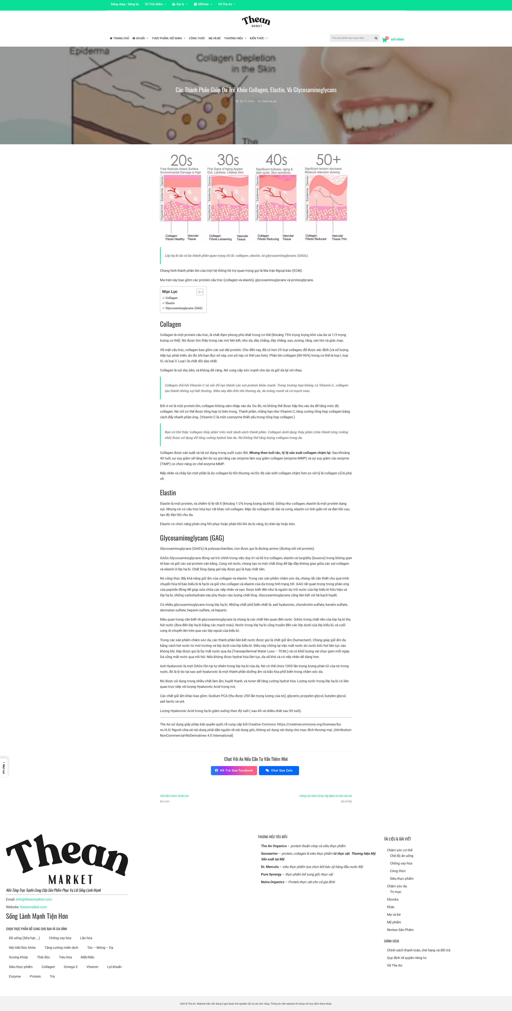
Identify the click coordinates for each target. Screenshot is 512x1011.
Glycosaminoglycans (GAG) (184, 308)
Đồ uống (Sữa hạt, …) (24, 938)
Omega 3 (71, 967)
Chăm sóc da (269, 101)
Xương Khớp (18, 957)
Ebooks (393, 899)
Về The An (394, 965)
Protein (35, 976)
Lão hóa (86, 938)
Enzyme (15, 976)
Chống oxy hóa (60, 938)
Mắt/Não (87, 957)
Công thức (398, 871)
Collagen (172, 298)
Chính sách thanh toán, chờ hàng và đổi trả (418, 950)
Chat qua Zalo (282, 770)
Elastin (170, 303)
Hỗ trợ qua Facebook (236, 770)
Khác (391, 907)
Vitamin (92, 967)
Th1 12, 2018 (247, 101)
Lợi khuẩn (114, 967)
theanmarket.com (33, 907)
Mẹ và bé (394, 915)
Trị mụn (395, 892)
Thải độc (43, 957)
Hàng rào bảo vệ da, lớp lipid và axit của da (325, 795)
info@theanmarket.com (34, 899)
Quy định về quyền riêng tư (407, 958)
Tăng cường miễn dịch (61, 948)
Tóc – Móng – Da (100, 948)
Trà (52, 976)
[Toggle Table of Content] (197, 292)
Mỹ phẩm (394, 922)
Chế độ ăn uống (401, 856)
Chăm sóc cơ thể (399, 850)
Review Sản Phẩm (400, 930)
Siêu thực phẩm (21, 967)
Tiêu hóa (65, 957)
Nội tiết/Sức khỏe (22, 948)
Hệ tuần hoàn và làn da (174, 795)
